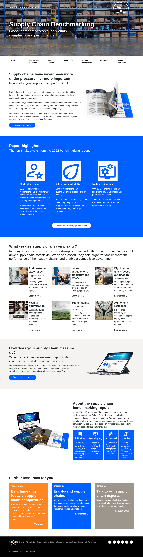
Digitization (68, 60)
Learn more (34, 296)
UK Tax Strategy (91, 542)
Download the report (22, 125)
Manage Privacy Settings (74, 542)
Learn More (80, 514)
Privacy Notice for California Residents (50, 542)
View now (38, 524)
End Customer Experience (34, 61)
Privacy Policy (31, 542)
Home (13, 60)
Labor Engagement (51, 61)
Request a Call (122, 511)
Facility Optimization (87, 61)
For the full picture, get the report (71, 226)
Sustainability (105, 60)
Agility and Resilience (122, 61)
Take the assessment (22, 377)
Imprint (21, 542)
